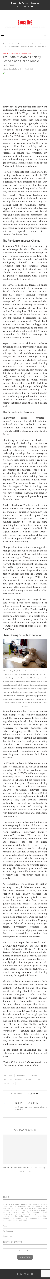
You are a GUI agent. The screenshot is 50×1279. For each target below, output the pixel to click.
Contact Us (35, 3)
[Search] (45, 35)
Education (31, 44)
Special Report (17, 44)
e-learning (8, 1075)
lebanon (33, 1075)
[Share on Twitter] (31, 1094)
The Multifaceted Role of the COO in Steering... (25, 1167)
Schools (29, 1079)
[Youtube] (32, 7)
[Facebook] (17, 7)
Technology (9, 1083)
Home (5, 44)
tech (38, 1079)
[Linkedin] (28, 7)
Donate (14, 3)
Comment (43, 44)
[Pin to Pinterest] (34, 1094)
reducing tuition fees (13, 1079)
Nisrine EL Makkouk (15, 69)
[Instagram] (25, 7)
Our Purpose (23, 3)
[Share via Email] (37, 1094)
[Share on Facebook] (28, 1094)
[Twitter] (21, 7)
